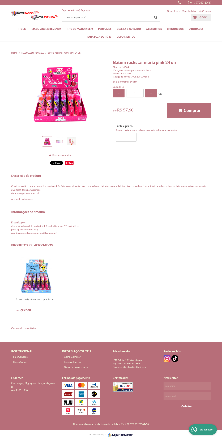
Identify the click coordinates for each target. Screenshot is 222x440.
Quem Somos (173, 11)
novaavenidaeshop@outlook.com (129, 367)
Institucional (22, 351)
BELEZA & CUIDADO (129, 29)
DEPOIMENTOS (126, 36)
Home (22, 29)
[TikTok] (174, 358)
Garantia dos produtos (76, 367)
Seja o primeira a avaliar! (125, 81)
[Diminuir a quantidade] (119, 93)
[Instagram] (167, 358)
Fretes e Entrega (72, 362)
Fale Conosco (204, 11)
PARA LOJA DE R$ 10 (99, 36)
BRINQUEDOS (175, 29)
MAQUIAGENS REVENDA (47, 29)
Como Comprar (72, 356)
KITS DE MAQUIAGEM (80, 29)
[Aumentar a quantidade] (151, 93)
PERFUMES (105, 29)
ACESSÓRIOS (154, 29)
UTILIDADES (196, 29)
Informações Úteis (76, 351)
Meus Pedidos (189, 11)
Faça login (85, 10)
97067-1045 (201, 2)
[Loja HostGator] (119, 435)
